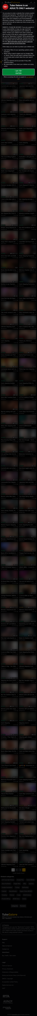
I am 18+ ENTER (18, 72)
